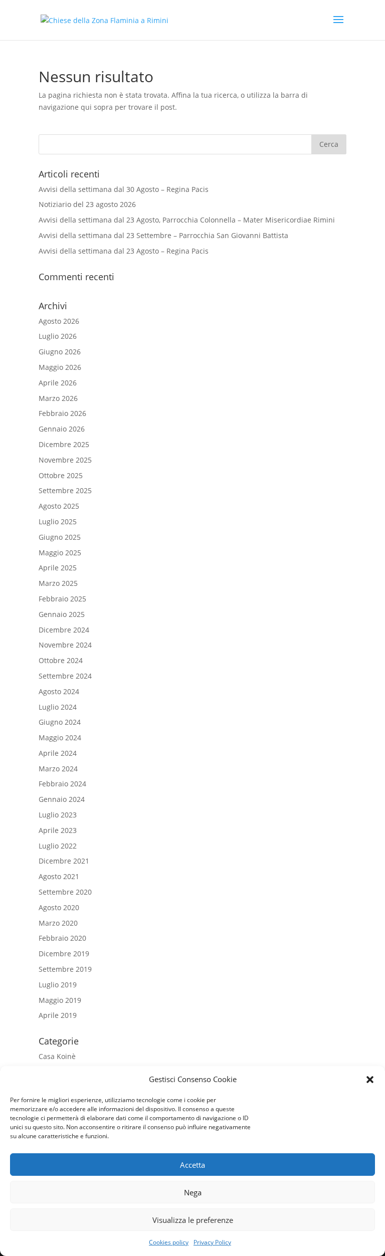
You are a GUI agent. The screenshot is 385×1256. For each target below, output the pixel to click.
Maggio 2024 (60, 737)
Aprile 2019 (58, 1015)
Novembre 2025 (65, 460)
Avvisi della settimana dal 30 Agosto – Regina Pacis (124, 189)
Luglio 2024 (58, 707)
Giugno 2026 (60, 351)
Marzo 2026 (58, 398)
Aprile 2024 (58, 753)
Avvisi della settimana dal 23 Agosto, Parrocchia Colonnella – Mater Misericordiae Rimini (187, 220)
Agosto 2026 (59, 321)
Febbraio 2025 (62, 598)
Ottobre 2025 (61, 475)
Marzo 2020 (58, 923)
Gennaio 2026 (62, 429)
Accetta (192, 1165)
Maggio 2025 (60, 552)
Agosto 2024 (59, 691)
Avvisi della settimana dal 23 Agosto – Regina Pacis (124, 251)
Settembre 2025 (65, 490)
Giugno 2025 (60, 537)
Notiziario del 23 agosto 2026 (87, 204)
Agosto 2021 (59, 876)
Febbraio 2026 (62, 413)
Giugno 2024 (60, 722)
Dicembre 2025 (64, 444)
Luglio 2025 (58, 521)
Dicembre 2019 (64, 953)
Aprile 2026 (58, 382)
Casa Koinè (57, 1056)
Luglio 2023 (58, 814)
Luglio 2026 (58, 336)
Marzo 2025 (58, 583)
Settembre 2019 (65, 969)
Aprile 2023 (58, 830)
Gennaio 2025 (62, 614)
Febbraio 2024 (62, 783)
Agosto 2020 (59, 907)
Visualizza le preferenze (192, 1220)
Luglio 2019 (58, 984)
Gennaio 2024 (62, 799)
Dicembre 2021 (64, 861)
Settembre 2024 (65, 676)
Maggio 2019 (60, 1000)
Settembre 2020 (65, 892)
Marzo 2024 (58, 768)
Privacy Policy (212, 1242)
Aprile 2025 (58, 567)
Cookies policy (168, 1242)
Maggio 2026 (60, 367)
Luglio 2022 (58, 846)
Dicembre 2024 (64, 630)
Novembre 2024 (65, 645)
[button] (370, 1080)
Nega (193, 1192)
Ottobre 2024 (61, 660)
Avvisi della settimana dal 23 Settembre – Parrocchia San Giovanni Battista (163, 235)
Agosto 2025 (59, 506)
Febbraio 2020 (62, 938)
